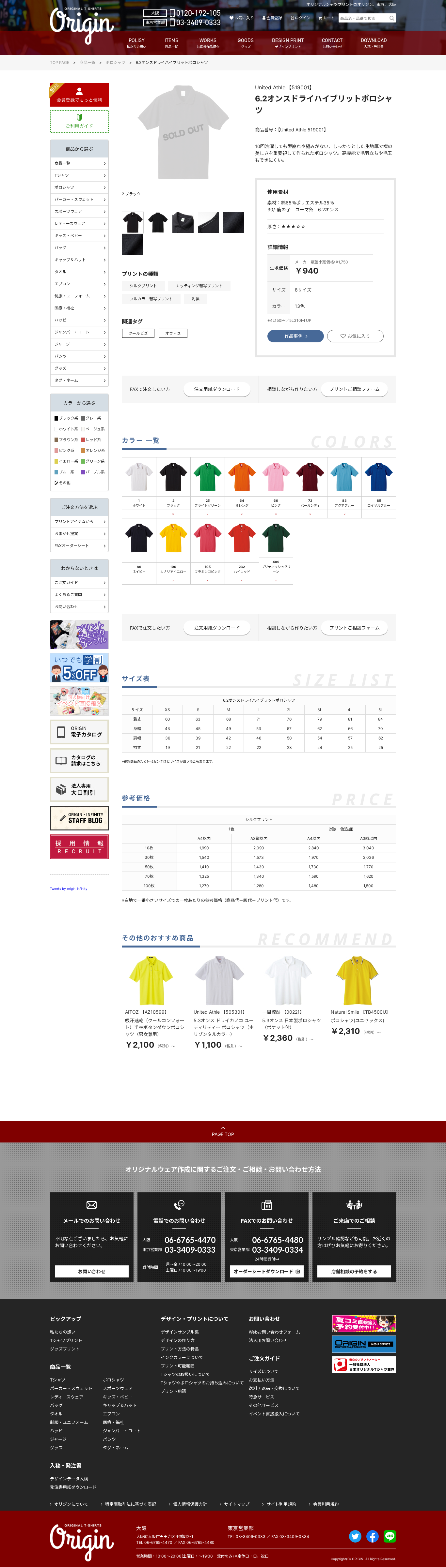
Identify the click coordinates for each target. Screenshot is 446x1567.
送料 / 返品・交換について (274, 1388)
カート (329, 17)
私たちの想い (62, 1332)
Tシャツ (62, 175)
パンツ (61, 356)
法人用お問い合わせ (268, 1340)
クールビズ (138, 333)
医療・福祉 (64, 308)
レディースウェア (70, 223)
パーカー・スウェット (74, 199)
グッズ (60, 368)
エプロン (62, 283)
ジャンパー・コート (72, 332)
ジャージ (62, 344)
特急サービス (261, 1396)
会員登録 (274, 17)
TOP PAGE (59, 62)
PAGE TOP (223, 1134)
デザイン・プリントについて (195, 1319)
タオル (60, 271)
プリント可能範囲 (178, 1365)
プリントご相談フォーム (354, 389)
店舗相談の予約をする (354, 1271)
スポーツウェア (68, 211)
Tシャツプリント (66, 1340)
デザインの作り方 (178, 1340)
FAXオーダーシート (72, 545)
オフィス (173, 333)
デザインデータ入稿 (69, 1478)
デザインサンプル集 (180, 1332)
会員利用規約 (326, 1504)
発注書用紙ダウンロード (73, 1487)
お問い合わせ (66, 606)
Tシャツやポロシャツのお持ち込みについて (202, 1382)
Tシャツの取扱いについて (185, 1374)
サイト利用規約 (281, 1504)
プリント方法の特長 (180, 1348)
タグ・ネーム (66, 380)
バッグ (60, 247)
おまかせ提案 (66, 533)
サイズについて (264, 1371)
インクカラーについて (182, 1357)
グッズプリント (65, 1348)
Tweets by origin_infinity (69, 888)
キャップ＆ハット (70, 259)
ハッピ (60, 320)
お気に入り (244, 17)
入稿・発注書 (65, 1465)
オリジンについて (71, 1504)
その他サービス (264, 1405)
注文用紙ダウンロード (217, 389)
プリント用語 (173, 1391)
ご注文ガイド (66, 582)
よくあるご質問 (68, 594)
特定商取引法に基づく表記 (130, 1504)
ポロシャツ (115, 62)
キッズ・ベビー (68, 235)
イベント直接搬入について (274, 1413)
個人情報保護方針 (190, 1504)
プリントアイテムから (74, 521)
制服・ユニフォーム (72, 295)
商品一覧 (87, 62)
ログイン (302, 17)
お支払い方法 (261, 1379)
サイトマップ (236, 1504)
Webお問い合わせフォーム (274, 1332)
